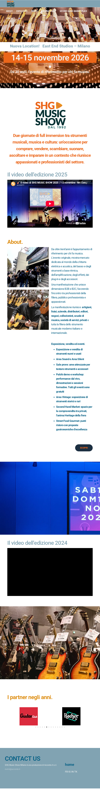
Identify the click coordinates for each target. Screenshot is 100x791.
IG (69, 771)
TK (75, 771)
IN (72, 771)
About (9, 11)
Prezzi (34, 11)
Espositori (21, 11)
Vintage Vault (48, 11)
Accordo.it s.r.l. (50, 765)
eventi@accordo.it (12, 769)
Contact (10, 18)
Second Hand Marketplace (73, 11)
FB (66, 771)
